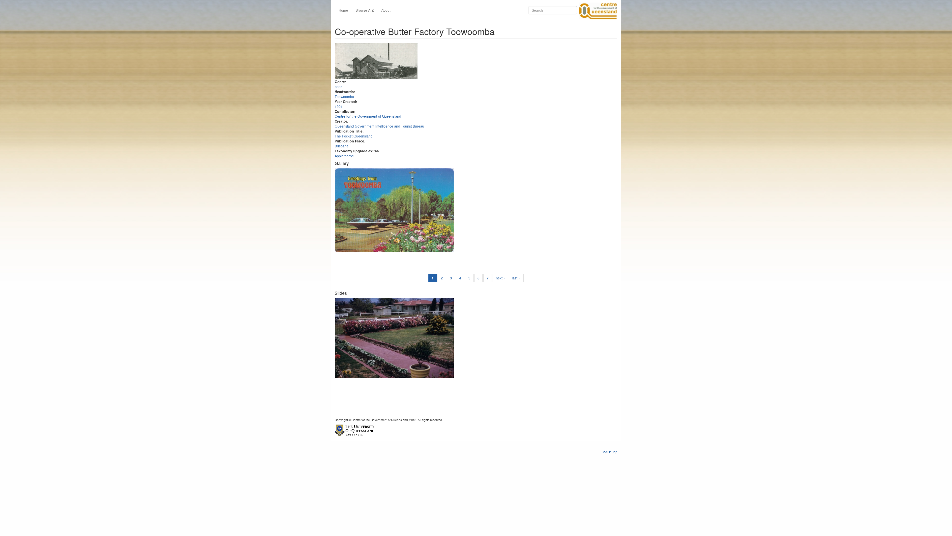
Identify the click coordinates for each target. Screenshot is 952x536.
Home (343, 10)
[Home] (597, 10)
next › (500, 277)
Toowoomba (344, 96)
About (385, 10)
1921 (339, 106)
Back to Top (609, 452)
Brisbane (342, 145)
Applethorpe (344, 155)
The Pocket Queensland (354, 136)
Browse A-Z (365, 10)
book (338, 86)
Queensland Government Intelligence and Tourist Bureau (379, 126)
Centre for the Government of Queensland (368, 116)
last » (516, 277)
